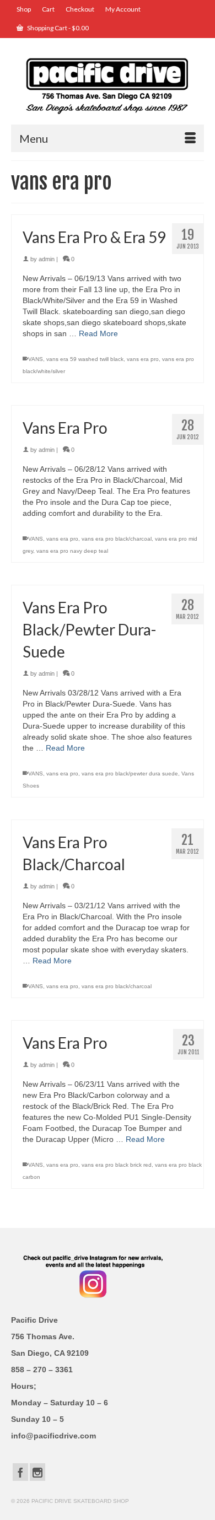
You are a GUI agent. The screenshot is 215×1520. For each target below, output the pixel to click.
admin (47, 259)
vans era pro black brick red (117, 1165)
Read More (98, 333)
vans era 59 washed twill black (84, 359)
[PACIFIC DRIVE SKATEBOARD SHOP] (107, 85)
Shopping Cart (57, 28)
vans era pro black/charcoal (117, 539)
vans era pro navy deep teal (72, 551)
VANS (35, 359)
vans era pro (143, 359)
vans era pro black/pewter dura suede (130, 773)
